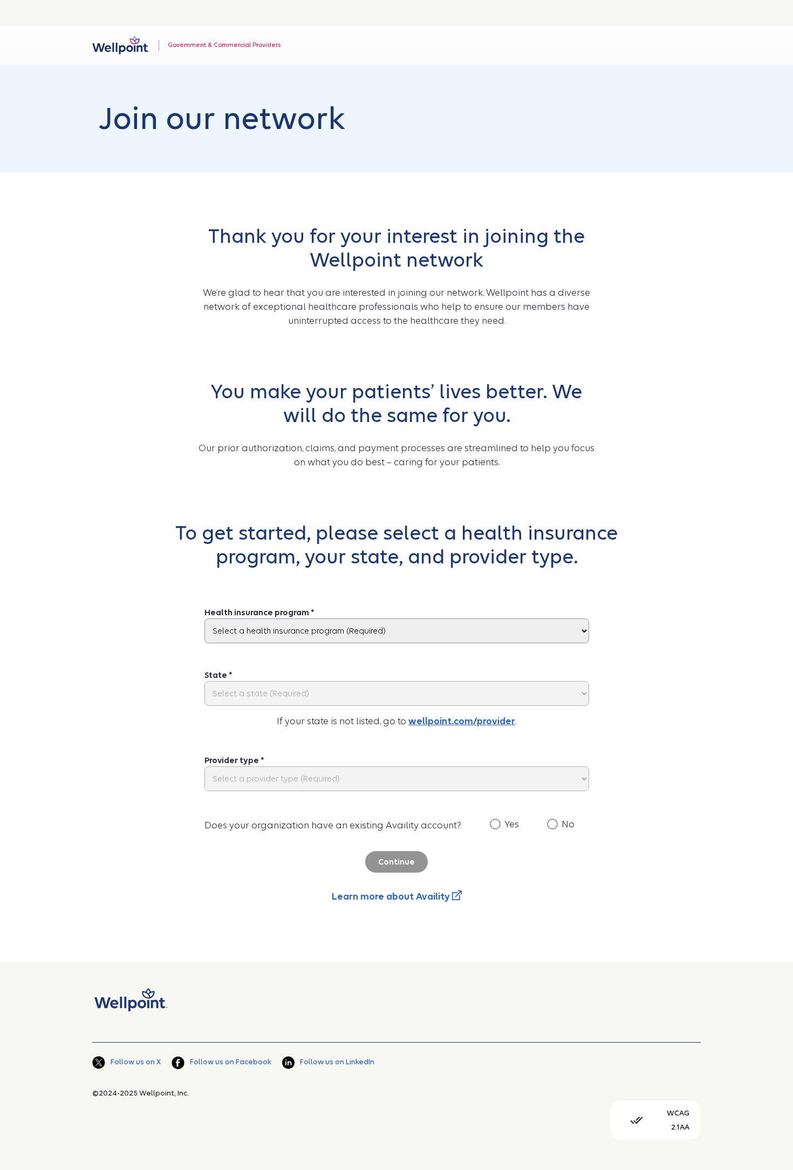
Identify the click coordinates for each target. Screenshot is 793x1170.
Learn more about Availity (392, 897)
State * (218, 675)
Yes (511, 824)
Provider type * (234, 760)
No (568, 824)
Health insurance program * (259, 612)
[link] (121, 45)
